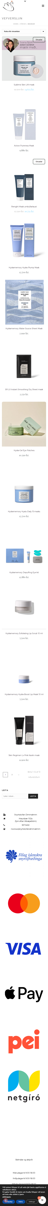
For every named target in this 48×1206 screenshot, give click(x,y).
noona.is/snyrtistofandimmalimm (25, 829)
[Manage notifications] (6, 1200)
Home (15, 24)
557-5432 (25, 825)
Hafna (21, 1202)
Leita (33, 796)
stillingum (6, 1197)
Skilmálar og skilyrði (24, 1160)
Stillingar (32, 1202)
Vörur (23, 24)
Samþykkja (8, 1202)
